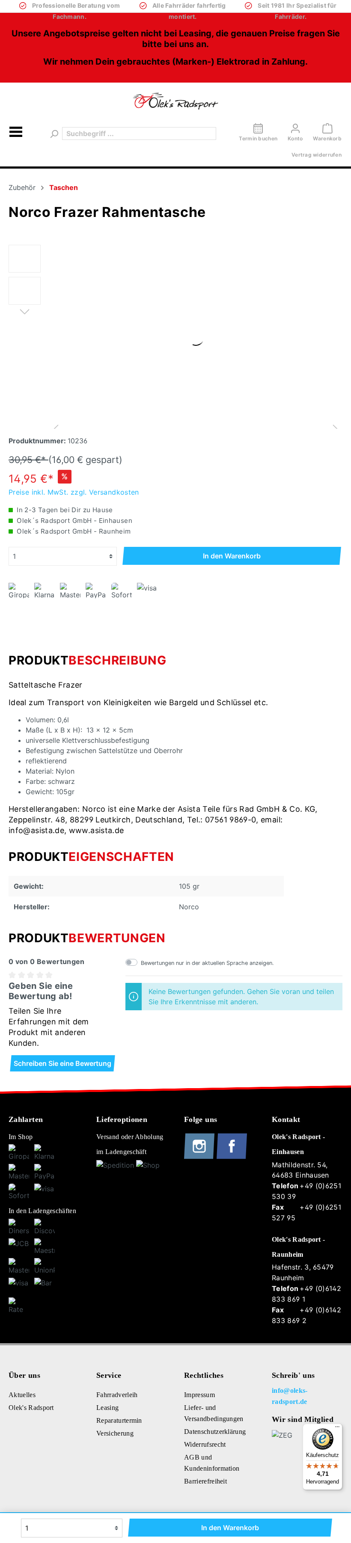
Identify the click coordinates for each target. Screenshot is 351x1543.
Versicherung (115, 1433)
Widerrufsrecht (205, 1444)
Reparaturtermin (119, 1420)
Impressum (199, 1394)
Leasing (107, 1407)
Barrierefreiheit (205, 1481)
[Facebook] (232, 1157)
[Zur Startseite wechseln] (175, 101)
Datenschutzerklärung (215, 1431)
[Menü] (15, 133)
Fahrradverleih (116, 1394)
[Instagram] (200, 1157)
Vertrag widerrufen (317, 154)
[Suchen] (53, 133)
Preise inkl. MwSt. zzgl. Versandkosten (74, 492)
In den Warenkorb (232, 556)
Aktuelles (22, 1394)
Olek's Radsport (31, 1407)
